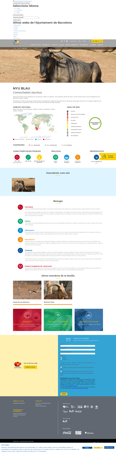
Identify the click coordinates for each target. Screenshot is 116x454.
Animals (19, 48)
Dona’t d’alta (30, 367)
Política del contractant (19, 415)
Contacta (84, 41)
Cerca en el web (18, 17)
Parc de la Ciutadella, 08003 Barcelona (43, 404)
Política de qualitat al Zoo (20, 413)
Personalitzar (97, 447)
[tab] (58, 207)
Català (21, 3)
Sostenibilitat (84, 44)
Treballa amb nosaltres (19, 403)
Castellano (19, 10)
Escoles (61, 44)
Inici (15, 48)
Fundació (100, 44)
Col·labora (93, 44)
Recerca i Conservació (71, 44)
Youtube (67, 41)
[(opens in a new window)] (22, 1)
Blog (79, 41)
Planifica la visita (35, 44)
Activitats (55, 44)
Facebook (65, 41)
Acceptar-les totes (109, 447)
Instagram (62, 41)
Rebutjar (87, 447)
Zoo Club (95, 41)
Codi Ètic (15, 416)
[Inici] (16, 43)
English (18, 12)
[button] (21, 401)
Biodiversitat (46, 44)
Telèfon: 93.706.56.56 (41, 406)
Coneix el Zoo (73, 41)
